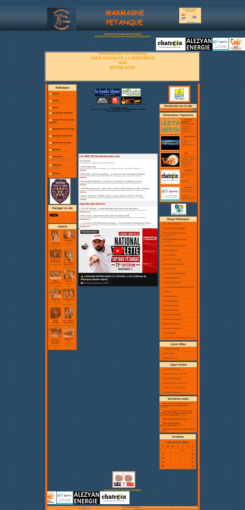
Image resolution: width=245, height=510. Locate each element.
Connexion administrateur (132, 507)
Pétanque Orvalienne (171, 324)
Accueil (55, 94)
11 (163, 458)
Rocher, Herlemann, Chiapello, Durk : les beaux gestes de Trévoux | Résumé (112, 196)
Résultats (56, 149)
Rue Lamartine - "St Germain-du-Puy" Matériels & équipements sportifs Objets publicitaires (188, 194)
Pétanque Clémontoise (172, 319)
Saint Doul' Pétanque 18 (173, 328)
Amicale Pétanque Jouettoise (174, 246)
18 (163, 462)
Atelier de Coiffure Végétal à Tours (101, 109)
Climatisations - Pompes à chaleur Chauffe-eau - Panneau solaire (187, 129)
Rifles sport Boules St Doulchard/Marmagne (170, 424)
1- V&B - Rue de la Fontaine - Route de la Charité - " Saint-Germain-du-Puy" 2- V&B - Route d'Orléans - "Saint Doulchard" (188, 161)
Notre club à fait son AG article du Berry (179, 429)
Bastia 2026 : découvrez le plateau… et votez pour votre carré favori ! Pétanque (113, 174)
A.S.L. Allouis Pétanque (172, 224)
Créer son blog (206, 2)
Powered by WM (85, 509)
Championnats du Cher (62, 136)
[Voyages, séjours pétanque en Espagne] (131, 97)
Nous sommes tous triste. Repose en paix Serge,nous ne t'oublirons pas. (176, 404)
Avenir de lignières (170, 250)
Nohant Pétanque (170, 296)
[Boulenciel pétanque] (131, 89)
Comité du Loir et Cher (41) (174, 388)
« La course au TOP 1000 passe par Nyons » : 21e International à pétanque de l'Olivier (116, 223)
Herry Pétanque (169, 269)
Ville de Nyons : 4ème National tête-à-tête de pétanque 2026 (105, 216)
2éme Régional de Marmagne (175, 419)
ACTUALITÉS (84, 161)
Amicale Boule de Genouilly (174, 228)
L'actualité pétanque (171, 349)
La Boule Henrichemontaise (174, 273)
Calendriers (57, 156)
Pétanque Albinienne (171, 301)
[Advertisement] (118, 136)
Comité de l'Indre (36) (172, 378)
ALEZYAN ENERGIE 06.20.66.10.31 (187, 122)
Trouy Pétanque (169, 333)
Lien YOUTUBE (165, 242)
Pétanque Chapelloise (172, 315)
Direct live (142, 109)
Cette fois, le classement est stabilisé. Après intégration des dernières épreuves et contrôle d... (111, 190)
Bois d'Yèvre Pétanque (172, 259)
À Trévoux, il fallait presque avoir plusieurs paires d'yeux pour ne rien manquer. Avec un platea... (112, 198)
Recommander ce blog (220, 2)
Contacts (56, 173)
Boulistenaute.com (170, 358)
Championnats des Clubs (63, 129)
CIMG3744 (55, 299)
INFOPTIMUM (190, 137)
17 (193, 458)
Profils (55, 107)
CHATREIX (188, 170)
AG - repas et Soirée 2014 (68, 264)
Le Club (55, 100)
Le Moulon (167, 292)
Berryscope (116, 109)
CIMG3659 (55, 243)
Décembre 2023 (178, 442)
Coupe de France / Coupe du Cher (62, 121)
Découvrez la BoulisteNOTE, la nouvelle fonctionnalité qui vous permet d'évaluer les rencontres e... (113, 210)
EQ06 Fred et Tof (68, 300)
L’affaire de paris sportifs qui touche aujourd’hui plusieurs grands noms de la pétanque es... (110, 183)
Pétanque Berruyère (171, 305)
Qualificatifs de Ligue (61, 143)
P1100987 (69, 241)
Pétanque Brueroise (171, 310)
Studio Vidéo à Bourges (130, 109)
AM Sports (188, 187)
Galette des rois (68, 340)
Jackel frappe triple (88, 167)
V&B (186, 153)
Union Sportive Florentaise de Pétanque (179, 338)
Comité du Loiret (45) (171, 392)
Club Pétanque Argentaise (173, 264)
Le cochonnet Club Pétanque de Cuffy (178, 287)
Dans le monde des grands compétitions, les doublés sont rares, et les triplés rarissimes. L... (111, 168)
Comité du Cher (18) (171, 369)
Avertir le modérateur (236, 2)
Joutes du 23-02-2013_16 (55, 261)
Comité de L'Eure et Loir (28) (175, 374)
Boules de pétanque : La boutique (118, 111)
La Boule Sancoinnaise (172, 282)
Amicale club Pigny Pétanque (174, 233)
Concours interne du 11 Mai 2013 (55, 341)
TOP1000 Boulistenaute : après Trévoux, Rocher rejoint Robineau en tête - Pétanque (115, 188)
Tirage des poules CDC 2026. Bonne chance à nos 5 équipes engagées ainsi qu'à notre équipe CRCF (176, 413)
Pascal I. (68, 281)
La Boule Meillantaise (171, 278)
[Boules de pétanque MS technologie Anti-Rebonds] (107, 97)
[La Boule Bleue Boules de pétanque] (107, 89)
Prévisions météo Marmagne (190, 10)
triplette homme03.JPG (56, 282)
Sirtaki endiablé (55, 322)
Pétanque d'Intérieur (118, 107)
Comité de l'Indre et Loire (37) (175, 383)
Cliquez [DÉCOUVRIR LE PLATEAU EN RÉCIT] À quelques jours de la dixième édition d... (110, 176)
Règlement (57, 165)
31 (193, 466)
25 (163, 466)
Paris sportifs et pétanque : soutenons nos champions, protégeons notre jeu (111, 181)
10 (193, 454)
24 (193, 462)
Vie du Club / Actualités (62, 113)
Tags (85, 507)
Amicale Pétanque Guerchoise (175, 239)
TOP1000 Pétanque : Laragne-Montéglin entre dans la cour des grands (109, 208)
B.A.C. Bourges (169, 255)
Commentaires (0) (56, 247)
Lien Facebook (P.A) (167, 235)
